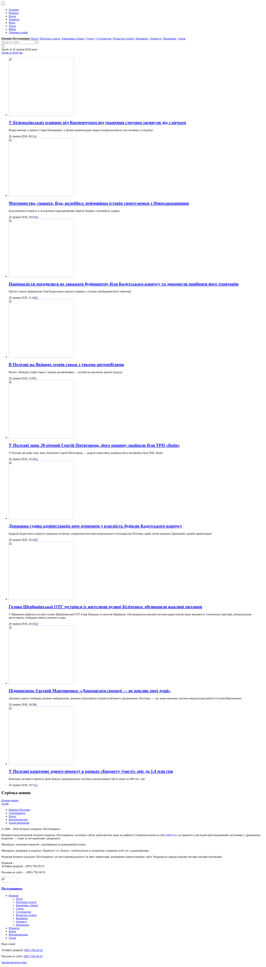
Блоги (12, 16)
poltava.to (171, 835)
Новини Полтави (19, 809)
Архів (181, 38)
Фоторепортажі (18, 819)
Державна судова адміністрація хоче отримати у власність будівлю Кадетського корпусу (95, 526)
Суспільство (103, 38)
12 (36, 459)
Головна (14, 9)
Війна (12, 29)
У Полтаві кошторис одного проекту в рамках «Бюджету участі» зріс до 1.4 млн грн (91, 771)
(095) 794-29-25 (33, 950)
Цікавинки (169, 38)
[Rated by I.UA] (9, 881)
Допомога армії (18, 32)
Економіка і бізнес (73, 38)
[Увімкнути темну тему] (2, 3)
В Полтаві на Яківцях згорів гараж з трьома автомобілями (66, 364)
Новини (14, 12)
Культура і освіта (123, 38)
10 (36, 623)
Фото (12, 22)
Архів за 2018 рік (12, 52)
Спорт (90, 38)
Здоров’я (155, 38)
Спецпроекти (17, 813)
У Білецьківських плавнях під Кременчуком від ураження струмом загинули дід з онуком (97, 122)
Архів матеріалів (19, 822)
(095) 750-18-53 (33, 956)
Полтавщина (11, 888)
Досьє (12, 25)
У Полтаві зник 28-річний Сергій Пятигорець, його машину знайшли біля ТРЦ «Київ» (94, 445)
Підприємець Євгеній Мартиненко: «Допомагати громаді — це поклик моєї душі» (89, 690)
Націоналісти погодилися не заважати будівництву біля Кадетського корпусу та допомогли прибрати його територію (123, 284)
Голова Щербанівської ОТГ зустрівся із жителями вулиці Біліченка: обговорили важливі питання (105, 606)
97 (36, 539)
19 (36, 217)
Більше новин (9, 800)
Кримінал (142, 38)
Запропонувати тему (14, 962)
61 (36, 297)
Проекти (14, 19)
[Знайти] (37, 42)
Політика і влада (50, 38)
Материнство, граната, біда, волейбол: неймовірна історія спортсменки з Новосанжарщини (99, 203)
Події (34, 38)
